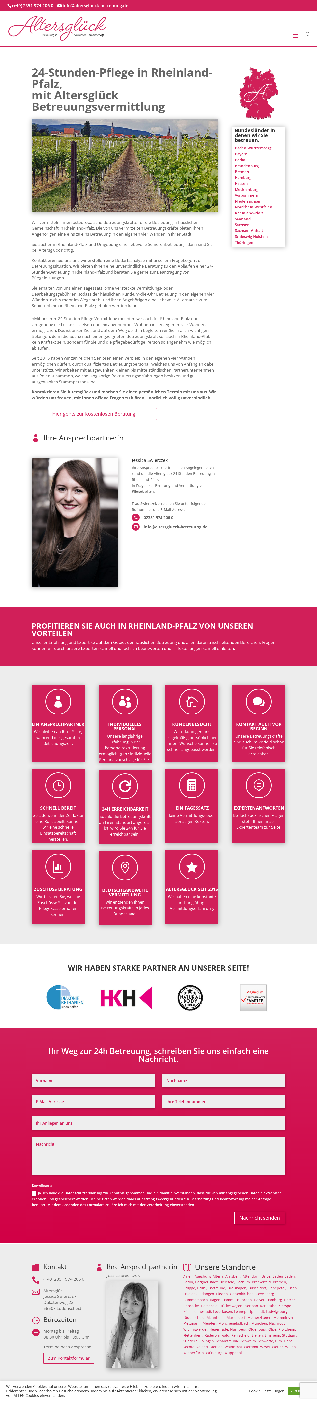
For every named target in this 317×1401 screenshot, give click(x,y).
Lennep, (240, 1311)
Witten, (291, 1347)
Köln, (187, 1311)
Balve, (266, 1276)
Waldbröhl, (234, 1347)
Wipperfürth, (194, 1352)
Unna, (289, 1341)
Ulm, (279, 1341)
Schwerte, (266, 1341)
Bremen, (280, 1282)
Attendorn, (252, 1276)
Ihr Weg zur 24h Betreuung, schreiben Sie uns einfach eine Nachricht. (159, 1055)
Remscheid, (241, 1335)
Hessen (241, 183)
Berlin (240, 159)
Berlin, (188, 1282)
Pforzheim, (287, 1329)
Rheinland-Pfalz (249, 212)
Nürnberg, (238, 1329)
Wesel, (265, 1347)
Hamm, (228, 1299)
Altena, (218, 1276)
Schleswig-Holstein (251, 236)
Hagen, (215, 1299)
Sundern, (191, 1341)
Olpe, (272, 1329)
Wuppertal (233, 1352)
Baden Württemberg (253, 147)
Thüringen (244, 242)
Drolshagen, (237, 1288)
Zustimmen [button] (299, 1391)
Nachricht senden (259, 1217)
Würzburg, (214, 1352)
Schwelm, (249, 1341)
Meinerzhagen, (259, 1317)
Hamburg (243, 177)
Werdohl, (251, 1347)
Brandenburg (247, 165)
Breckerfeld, (262, 1282)
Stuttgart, (290, 1335)
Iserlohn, (251, 1305)
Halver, (259, 1299)
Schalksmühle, (228, 1341)
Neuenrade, (219, 1329)
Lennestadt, (202, 1311)
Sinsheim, (273, 1335)
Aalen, (188, 1276)
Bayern (241, 153)
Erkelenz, (190, 1293)
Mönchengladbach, (234, 1323)
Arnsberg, (233, 1276)
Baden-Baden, (284, 1276)
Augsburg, (203, 1276)
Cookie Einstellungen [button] (266, 1391)
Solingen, (207, 1341)
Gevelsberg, (265, 1293)
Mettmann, (192, 1323)
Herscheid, (210, 1305)
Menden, (210, 1323)
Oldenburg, (257, 1329)
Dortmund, (217, 1288)
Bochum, (243, 1282)
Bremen (242, 171)
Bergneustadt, (207, 1282)
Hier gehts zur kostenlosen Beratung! (94, 414)
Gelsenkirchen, (242, 1293)
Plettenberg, (193, 1335)
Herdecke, (191, 1305)
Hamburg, (274, 1299)
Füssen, (222, 1293)
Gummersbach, (196, 1299)
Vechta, (189, 1347)
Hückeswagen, (231, 1305)
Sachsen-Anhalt (249, 230)
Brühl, (202, 1288)
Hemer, (290, 1299)
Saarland (243, 218)
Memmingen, (284, 1317)
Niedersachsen (248, 201)
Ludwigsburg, (277, 1311)
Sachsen (242, 224)
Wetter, (278, 1347)
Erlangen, (207, 1293)
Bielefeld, (227, 1282)
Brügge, (189, 1288)
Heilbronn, (244, 1299)
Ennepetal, (277, 1288)
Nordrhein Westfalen (253, 206)
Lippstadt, (256, 1311)
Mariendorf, (236, 1317)
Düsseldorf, (257, 1288)
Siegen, (258, 1335)
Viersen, (217, 1347)
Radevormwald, (217, 1335)
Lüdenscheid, (194, 1317)
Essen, (292, 1288)
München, (259, 1323)
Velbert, (202, 1347)
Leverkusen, (223, 1311)
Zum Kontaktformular (69, 1358)
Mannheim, (216, 1317)
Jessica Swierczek (150, 460)
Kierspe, (285, 1305)
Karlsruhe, (268, 1305)
